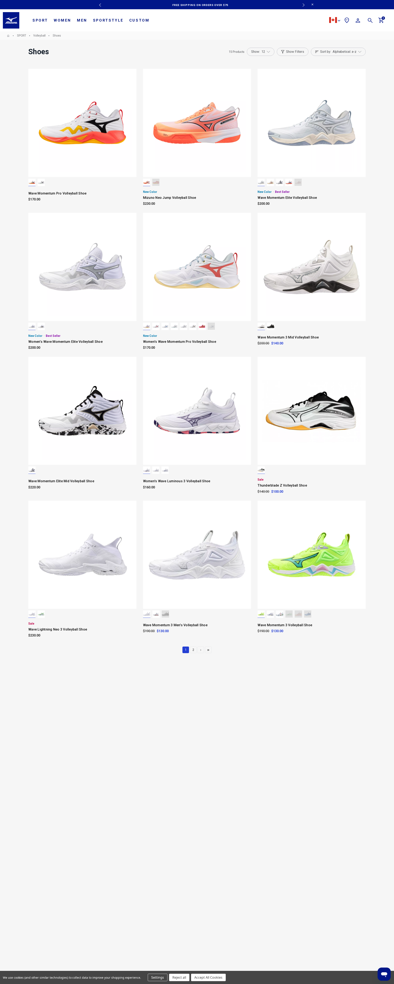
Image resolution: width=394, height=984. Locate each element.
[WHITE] (32, 614)
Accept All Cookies (208, 977)
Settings (157, 977)
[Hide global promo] (312, 5)
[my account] (357, 21)
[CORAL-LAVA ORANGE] (146, 182)
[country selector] (334, 20)
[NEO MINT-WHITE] (41, 614)
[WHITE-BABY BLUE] (165, 326)
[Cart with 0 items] (381, 22)
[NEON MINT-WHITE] (289, 614)
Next (301, 2)
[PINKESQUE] (298, 182)
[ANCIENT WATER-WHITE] (261, 182)
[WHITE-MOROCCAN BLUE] (279, 614)
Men (82, 20)
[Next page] (200, 650)
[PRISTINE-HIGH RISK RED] (270, 182)
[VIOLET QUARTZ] (146, 470)
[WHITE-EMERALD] (41, 182)
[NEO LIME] (261, 614)
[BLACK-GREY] (270, 326)
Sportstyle (108, 20)
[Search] (370, 21)
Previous (99, 2)
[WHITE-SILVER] (32, 326)
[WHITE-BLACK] (261, 326)
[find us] (347, 21)
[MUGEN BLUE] (307, 614)
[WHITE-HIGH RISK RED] (155, 326)
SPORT (40, 20)
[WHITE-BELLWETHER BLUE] (165, 470)
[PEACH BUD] (298, 614)
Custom (139, 20)
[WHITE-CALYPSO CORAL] (146, 326)
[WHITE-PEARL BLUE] (211, 326)
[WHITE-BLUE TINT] (174, 326)
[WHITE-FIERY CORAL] (32, 182)
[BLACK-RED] (156, 614)
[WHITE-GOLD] (279, 182)
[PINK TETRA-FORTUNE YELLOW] (155, 182)
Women (62, 20)
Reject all (179, 977)
